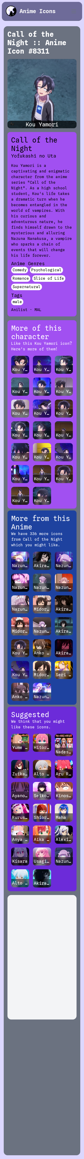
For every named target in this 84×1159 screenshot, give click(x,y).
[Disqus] (42, 957)
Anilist (19, 310)
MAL (38, 310)
